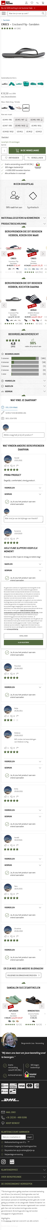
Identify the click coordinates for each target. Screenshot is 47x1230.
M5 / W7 (20, 119)
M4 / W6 (7, 119)
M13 (39, 131)
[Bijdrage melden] (17, 466)
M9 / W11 (36, 125)
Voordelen (10, 487)
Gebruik (8, 494)
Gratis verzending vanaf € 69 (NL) (19, 164)
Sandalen (6, 20)
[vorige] (4, 253)
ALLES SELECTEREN (23, 642)
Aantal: (3, 145)
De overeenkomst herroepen (16, 1183)
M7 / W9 (7, 125)
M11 (20, 131)
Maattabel (5, 137)
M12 (29, 131)
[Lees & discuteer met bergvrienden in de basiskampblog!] (14, 1162)
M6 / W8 (35, 119)
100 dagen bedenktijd (14, 167)
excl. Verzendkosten (8, 96)
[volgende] (43, 253)
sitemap (8, 1221)
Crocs (5, 24)
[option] (23, 53)
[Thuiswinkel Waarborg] (30, 1074)
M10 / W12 (8, 131)
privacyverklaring (12, 629)
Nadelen (9, 564)
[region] (23, 615)
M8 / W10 (20, 125)
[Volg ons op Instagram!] (5, 1162)
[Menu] (3, 13)
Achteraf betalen (15, 1075)
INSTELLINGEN (23, 636)
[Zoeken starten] (43, 13)
